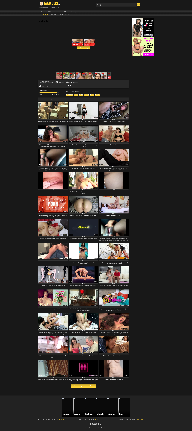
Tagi (66, 11)
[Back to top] (187, 426)
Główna (42, 11)
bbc (77, 94)
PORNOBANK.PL (140, 419)
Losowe (59, 11)
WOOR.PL (97, 419)
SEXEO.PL (62, 419)
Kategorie (51, 11)
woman (97, 94)
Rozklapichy (45, 14)
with (92, 94)
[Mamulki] (51, 3)
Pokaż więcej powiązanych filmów (83, 386)
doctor (87, 94)
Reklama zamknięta (83, 47)
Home (40, 14)
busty (82, 94)
